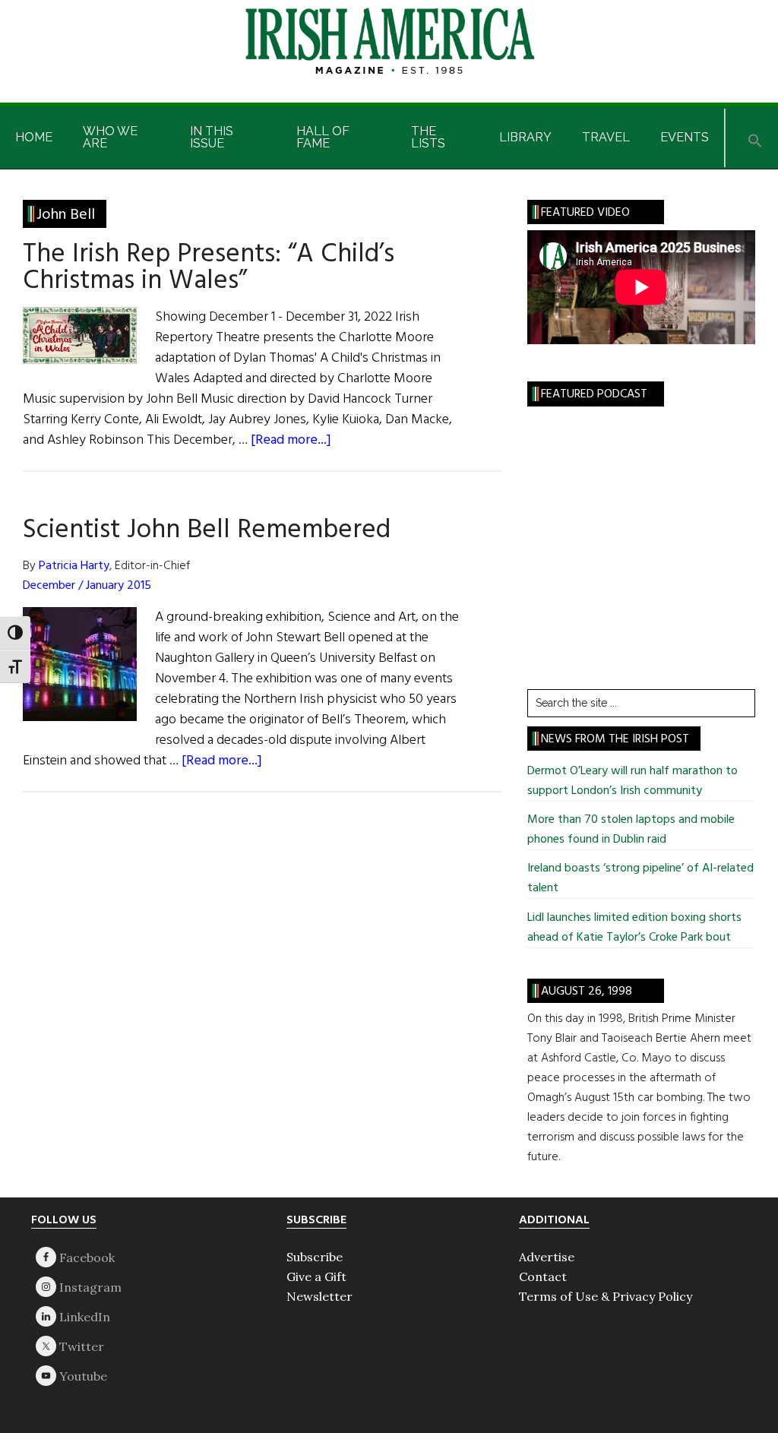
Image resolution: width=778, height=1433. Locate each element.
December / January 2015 (87, 586)
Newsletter (319, 1296)
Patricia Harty (74, 566)
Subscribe (314, 1256)
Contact (543, 1276)
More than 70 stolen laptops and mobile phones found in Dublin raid (631, 829)
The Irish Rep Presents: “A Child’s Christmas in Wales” (208, 267)
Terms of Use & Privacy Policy (605, 1296)
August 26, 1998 (586, 991)
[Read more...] (291, 440)
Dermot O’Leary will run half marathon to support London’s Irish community (632, 781)
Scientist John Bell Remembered (207, 530)
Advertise (546, 1256)
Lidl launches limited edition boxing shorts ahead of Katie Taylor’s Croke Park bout (634, 927)
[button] (755, 138)
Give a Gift (316, 1276)
